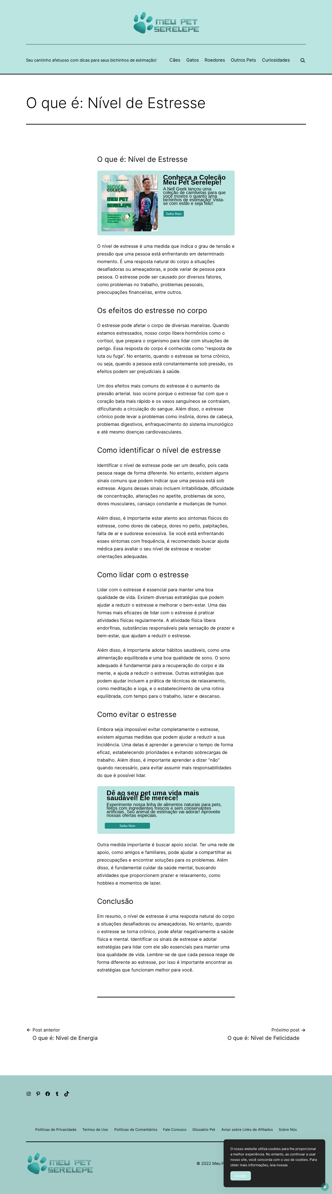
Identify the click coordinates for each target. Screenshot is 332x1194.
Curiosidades (276, 60)
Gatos (192, 60)
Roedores (215, 60)
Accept (240, 1176)
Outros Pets (243, 60)
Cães (174, 60)
